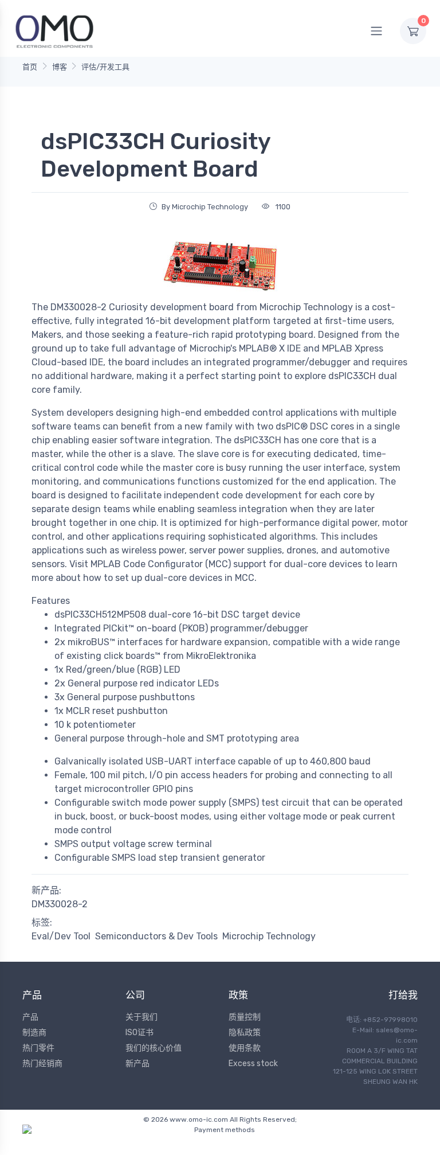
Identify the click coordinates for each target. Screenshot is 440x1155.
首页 (29, 67)
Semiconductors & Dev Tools (156, 936)
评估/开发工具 (105, 67)
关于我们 (141, 1017)
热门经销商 (42, 1063)
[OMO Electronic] (54, 30)
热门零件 (38, 1048)
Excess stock (253, 1063)
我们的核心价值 (153, 1048)
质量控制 (245, 1017)
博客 (59, 67)
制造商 (34, 1032)
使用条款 (245, 1048)
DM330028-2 (60, 904)
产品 (30, 1017)
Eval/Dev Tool (61, 936)
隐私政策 (245, 1032)
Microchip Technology (269, 936)
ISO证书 (139, 1032)
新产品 (137, 1063)
